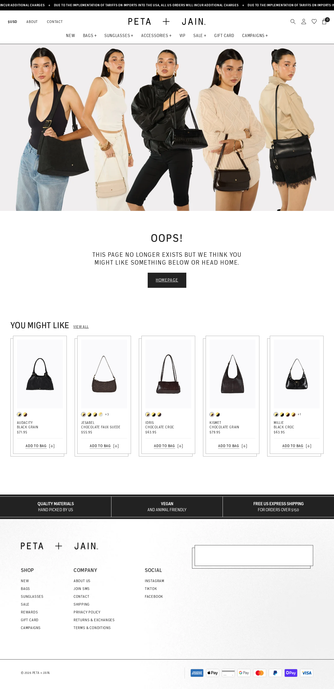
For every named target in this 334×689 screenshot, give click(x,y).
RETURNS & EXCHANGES (94, 620)
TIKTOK (151, 588)
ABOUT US (82, 580)
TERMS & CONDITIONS (92, 627)
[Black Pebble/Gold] (89, 414)
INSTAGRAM (154, 580)
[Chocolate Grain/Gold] (25, 414)
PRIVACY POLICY (87, 612)
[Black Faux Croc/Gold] (153, 414)
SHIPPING (82, 604)
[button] (32, 570)
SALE (25, 604)
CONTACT (55, 21)
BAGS (25, 588)
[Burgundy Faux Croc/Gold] (287, 414)
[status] (324, 21)
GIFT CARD (30, 620)
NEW (25, 580)
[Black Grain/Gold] (19, 414)
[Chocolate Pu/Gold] (293, 414)
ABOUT (32, 21)
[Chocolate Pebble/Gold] (95, 414)
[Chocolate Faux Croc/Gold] (148, 414)
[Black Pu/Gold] (282, 414)
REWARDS (29, 612)
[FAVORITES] (314, 21)
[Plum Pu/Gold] (159, 414)
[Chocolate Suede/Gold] (83, 414)
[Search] (293, 21)
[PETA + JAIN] (167, 21)
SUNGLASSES (32, 596)
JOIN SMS (82, 588)
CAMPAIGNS (31, 627)
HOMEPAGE (167, 280)
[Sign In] (304, 21)
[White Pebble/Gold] (101, 414)
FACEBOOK (154, 596)
